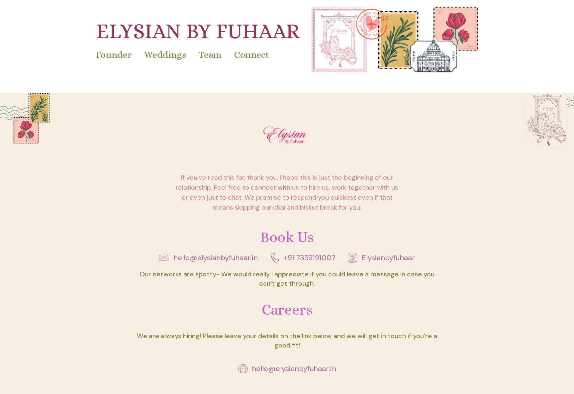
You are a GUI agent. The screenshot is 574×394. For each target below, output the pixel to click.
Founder (114, 54)
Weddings (165, 54)
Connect (251, 54)
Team (210, 54)
